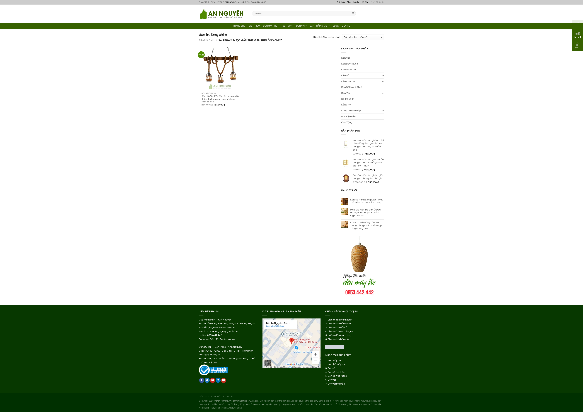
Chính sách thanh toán (340, 320)
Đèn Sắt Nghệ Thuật (352, 87)
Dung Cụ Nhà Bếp (351, 110)
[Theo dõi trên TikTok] (374, 2)
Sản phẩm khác (318, 26)
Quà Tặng (346, 122)
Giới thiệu (341, 2)
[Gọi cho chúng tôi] (380, 2)
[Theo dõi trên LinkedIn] (218, 380)
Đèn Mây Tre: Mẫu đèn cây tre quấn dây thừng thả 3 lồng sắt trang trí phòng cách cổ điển (220, 99)
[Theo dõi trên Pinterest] (383, 2)
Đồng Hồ (346, 104)
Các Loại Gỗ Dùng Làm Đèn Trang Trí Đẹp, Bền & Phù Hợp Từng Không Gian (366, 225)
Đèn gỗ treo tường (337, 376)
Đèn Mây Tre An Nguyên (223, 339)
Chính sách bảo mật (338, 339)
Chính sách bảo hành (339, 323)
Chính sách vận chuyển (340, 331)
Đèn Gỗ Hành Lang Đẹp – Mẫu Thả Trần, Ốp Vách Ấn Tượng (366, 201)
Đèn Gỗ (287, 26)
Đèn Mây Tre (270, 26)
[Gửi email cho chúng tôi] (377, 2)
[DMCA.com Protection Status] (334, 347)
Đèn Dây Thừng (349, 64)
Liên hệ (356, 2)
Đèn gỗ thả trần (336, 372)
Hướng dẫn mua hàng (339, 335)
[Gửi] (353, 13)
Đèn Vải (300, 26)
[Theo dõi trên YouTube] (223, 380)
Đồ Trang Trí (347, 99)
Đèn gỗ (331, 368)
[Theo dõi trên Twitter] (207, 380)
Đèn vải (332, 380)
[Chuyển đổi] (383, 75)
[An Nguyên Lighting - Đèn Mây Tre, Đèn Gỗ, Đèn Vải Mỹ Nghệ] (223, 13)
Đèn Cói (345, 58)
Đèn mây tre (334, 360)
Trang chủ (206, 40)
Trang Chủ (239, 26)
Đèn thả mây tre (336, 364)
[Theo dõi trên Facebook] (371, 2)
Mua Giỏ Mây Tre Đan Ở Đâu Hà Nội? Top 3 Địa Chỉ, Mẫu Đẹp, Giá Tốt (365, 213)
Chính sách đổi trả (337, 327)
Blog (349, 2)
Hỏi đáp (364, 2)
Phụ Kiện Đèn (348, 116)
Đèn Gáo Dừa (348, 69)
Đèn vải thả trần (336, 384)
